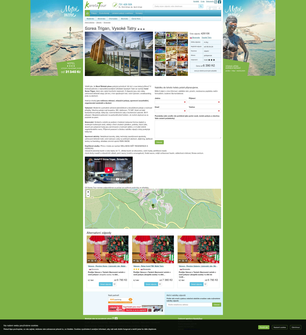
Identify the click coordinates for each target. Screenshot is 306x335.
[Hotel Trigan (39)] (160, 65)
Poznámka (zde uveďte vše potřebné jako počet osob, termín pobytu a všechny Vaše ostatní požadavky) (187, 117)
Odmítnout (296, 327)
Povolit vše (264, 327)
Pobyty (94, 13)
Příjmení (192, 98)
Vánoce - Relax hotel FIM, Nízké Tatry (148, 266)
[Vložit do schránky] (114, 284)
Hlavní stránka (87, 13)
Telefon (192, 107)
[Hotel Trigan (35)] (160, 72)
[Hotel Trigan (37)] (171, 65)
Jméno (157, 98)
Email (157, 107)
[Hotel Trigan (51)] (171, 35)
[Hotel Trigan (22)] (160, 57)
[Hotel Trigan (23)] (182, 50)
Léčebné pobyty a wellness (122, 13)
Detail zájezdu (105, 284)
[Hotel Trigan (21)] (171, 57)
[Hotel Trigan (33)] (182, 72)
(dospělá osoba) (106, 273)
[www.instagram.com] (215, 2)
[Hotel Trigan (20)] (182, 57)
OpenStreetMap (89, 228)
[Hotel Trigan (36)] (182, 65)
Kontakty (139, 13)
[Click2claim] (135, 309)
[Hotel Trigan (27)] (182, 42)
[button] (153, 206)
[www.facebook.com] (219, 2)
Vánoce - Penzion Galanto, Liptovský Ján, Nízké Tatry (198, 266)
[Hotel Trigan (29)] (160, 42)
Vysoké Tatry (206, 37)
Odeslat (159, 142)
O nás (203, 1)
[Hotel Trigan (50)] (182, 35)
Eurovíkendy (104, 13)
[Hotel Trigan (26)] (160, 50)
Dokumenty (210, 1)
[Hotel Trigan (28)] (171, 42)
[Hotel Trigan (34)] (171, 72)
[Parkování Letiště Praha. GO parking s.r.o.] (120, 301)
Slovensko (196, 37)
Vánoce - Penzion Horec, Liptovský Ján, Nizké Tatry (107, 266)
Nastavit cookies (280, 327)
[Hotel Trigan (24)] (171, 50)
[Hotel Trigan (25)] (119, 54)
